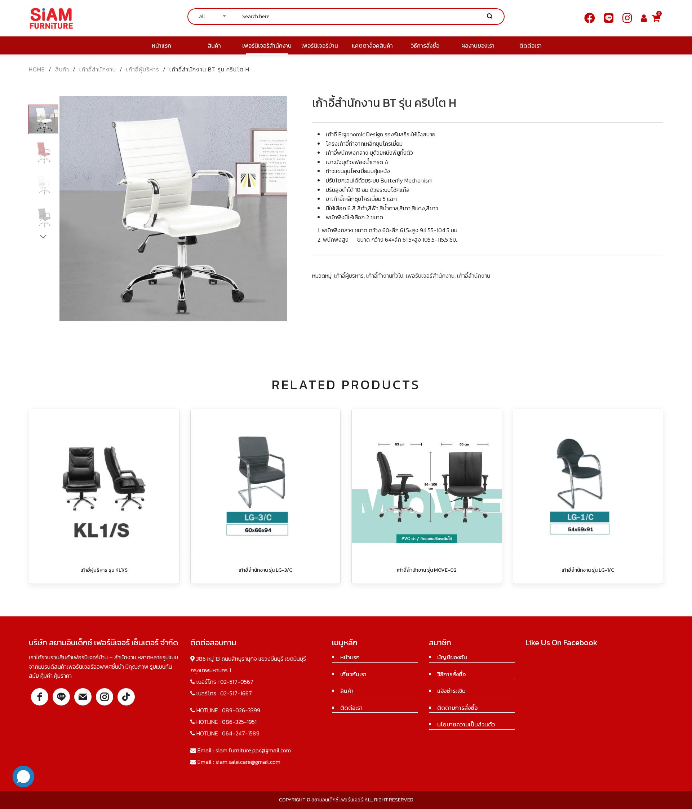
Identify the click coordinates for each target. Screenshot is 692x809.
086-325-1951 (239, 721)
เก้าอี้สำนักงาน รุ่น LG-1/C (588, 570)
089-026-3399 (241, 710)
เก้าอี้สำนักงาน (97, 69)
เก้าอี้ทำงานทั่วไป (384, 275)
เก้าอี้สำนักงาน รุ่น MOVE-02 (427, 570)
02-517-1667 (236, 693)
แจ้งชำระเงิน (451, 690)
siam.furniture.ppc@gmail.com (253, 750)
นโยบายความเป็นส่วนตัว (466, 724)
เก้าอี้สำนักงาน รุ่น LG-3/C (265, 570)
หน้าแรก (350, 657)
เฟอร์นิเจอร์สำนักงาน (430, 275)
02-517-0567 (236, 681)
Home (37, 69)
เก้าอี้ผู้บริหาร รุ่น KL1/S (104, 570)
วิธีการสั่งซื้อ (451, 674)
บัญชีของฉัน (452, 657)
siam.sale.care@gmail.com (248, 761)
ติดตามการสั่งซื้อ (457, 707)
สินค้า (62, 69)
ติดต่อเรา (351, 707)
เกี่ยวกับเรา (353, 674)
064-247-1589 (241, 733)
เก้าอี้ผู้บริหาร (142, 69)
